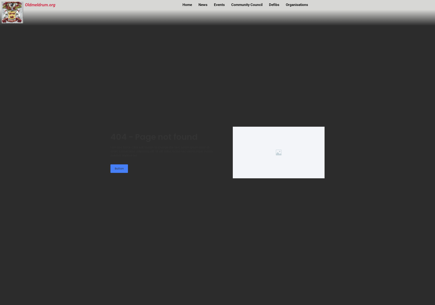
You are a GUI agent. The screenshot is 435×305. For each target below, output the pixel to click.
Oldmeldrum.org (40, 4)
